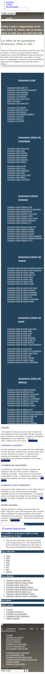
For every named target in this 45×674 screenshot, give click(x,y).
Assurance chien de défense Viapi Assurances (25, 414)
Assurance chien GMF (16, 173)
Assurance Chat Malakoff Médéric (20, 114)
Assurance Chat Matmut (16, 97)
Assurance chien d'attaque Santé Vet (21, 227)
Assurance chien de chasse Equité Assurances (25, 268)
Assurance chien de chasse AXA (20, 277)
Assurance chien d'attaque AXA (19, 240)
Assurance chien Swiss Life (18, 148)
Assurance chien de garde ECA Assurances (24, 351)
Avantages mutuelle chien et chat (19, 657)
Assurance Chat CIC (15, 119)
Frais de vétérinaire (13, 642)
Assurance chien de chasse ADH (20, 281)
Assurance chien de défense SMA (20, 421)
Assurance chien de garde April (19, 333)
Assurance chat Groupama (17, 92)
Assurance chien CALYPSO (18, 179)
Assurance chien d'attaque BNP (19, 211)
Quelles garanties (13, 618)
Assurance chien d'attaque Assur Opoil (22, 218)
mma (8, 560)
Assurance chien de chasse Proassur (21, 290)
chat (7, 563)
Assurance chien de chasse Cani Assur (22, 288)
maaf (8, 558)
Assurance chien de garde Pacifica (20, 342)
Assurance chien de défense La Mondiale (23, 399)
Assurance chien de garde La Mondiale (22, 362)
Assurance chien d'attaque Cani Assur (22, 214)
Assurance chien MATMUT (18, 171)
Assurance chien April (16, 151)
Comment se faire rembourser (17, 616)
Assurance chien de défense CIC (20, 409)
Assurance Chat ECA (15, 116)
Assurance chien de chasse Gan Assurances (24, 270)
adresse (9, 572)
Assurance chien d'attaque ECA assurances (24, 209)
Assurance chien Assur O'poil (18, 175)
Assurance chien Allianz (16, 162)
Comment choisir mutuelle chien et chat (21, 659)
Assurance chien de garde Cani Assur (22, 329)
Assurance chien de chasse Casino (20, 284)
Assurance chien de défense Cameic (21, 405)
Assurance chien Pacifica (17, 157)
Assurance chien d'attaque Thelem (20, 229)
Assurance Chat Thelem (16, 107)
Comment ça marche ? (15, 612)
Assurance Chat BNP (15, 121)
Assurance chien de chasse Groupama (22, 292)
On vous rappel (12, 6)
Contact (9, 4)
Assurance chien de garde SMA (19, 331)
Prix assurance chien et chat (17, 649)
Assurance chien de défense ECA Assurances (25, 412)
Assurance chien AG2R (16, 166)
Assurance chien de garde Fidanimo (21, 338)
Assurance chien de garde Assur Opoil (22, 353)
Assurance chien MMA (16, 177)
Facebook (10, 2)
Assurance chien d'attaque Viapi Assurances (24, 236)
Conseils (9, 609)
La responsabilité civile (15, 655)
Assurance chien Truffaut (17, 153)
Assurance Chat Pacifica (16, 112)
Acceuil (9, 18)
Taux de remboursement (15, 646)
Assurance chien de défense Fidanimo (22, 423)
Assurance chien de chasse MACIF (21, 275)
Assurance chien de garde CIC (19, 355)
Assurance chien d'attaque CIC (19, 223)
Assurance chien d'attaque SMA (19, 216)
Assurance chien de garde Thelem (20, 358)
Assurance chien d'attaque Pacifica (20, 231)
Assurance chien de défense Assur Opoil (23, 394)
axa (7, 567)
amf (7, 569)
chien (8, 556)
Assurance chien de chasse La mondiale (22, 299)
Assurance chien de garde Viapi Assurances (24, 344)
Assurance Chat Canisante (17, 94)
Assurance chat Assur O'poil (18, 99)
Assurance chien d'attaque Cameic (20, 234)
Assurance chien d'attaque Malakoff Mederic (24, 238)
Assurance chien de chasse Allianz (20, 272)
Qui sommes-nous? (13, 640)
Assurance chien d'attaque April (19, 207)
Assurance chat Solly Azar (17, 110)
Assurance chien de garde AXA (19, 349)
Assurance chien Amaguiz (17, 155)
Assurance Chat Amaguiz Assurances (22, 90)
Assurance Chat (26, 80)
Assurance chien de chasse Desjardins (22, 295)
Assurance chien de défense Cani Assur (22, 401)
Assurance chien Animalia (17, 160)
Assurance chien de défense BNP (20, 418)
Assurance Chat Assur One (17, 103)
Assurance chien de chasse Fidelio (20, 301)
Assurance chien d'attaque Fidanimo (21, 220)
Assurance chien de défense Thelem (21, 396)
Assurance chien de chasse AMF (20, 279)
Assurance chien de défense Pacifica (21, 390)
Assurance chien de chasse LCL (19, 297)
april (8, 565)
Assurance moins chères (15, 664)
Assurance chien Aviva (16, 168)
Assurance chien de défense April (20, 403)
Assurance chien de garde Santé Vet (21, 340)
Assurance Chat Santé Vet (17, 88)
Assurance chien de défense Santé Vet (22, 416)
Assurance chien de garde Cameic (20, 360)
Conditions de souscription (16, 614)
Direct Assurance (14, 101)
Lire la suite (33, 441)
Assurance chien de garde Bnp (19, 335)
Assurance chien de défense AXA (20, 392)
